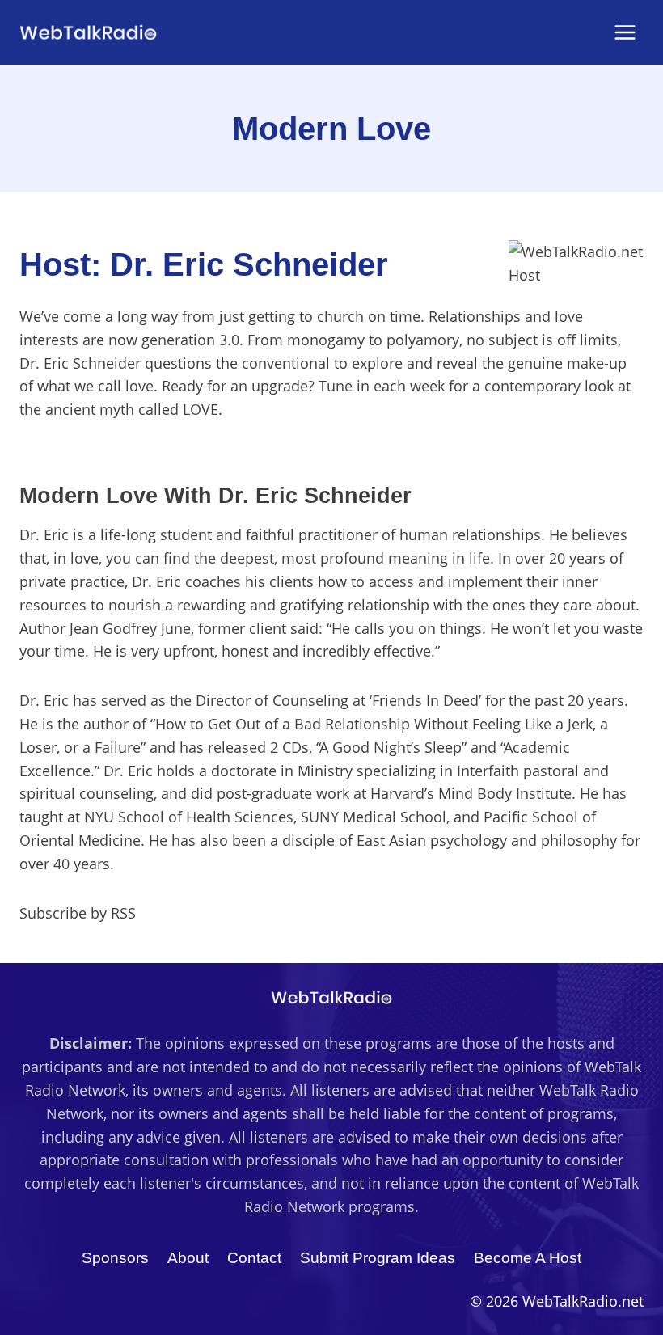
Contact (254, 1257)
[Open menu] (625, 32)
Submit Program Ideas (377, 1257)
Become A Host (527, 1257)
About (188, 1257)
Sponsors (115, 1257)
